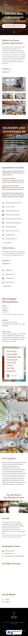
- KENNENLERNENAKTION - (14, 26)
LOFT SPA (14, 135)
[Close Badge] (21, 630)
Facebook (7, 599)
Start (4, 622)
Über (8, 622)
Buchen (12, 622)
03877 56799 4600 (9, 551)
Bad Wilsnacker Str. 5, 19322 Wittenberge (14, 556)
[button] (24, 3)
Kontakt (16, 622)
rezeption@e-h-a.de (10, 553)
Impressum (22, 622)
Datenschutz (14, 623)
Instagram (7, 601)
